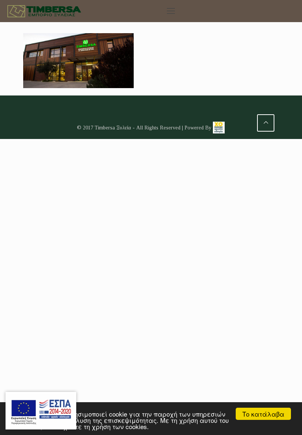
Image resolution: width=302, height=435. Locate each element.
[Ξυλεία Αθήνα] (44, 11)
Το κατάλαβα (263, 413)
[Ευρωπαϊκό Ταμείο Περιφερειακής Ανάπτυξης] (40, 411)
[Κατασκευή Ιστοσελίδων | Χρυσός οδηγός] (219, 127)
